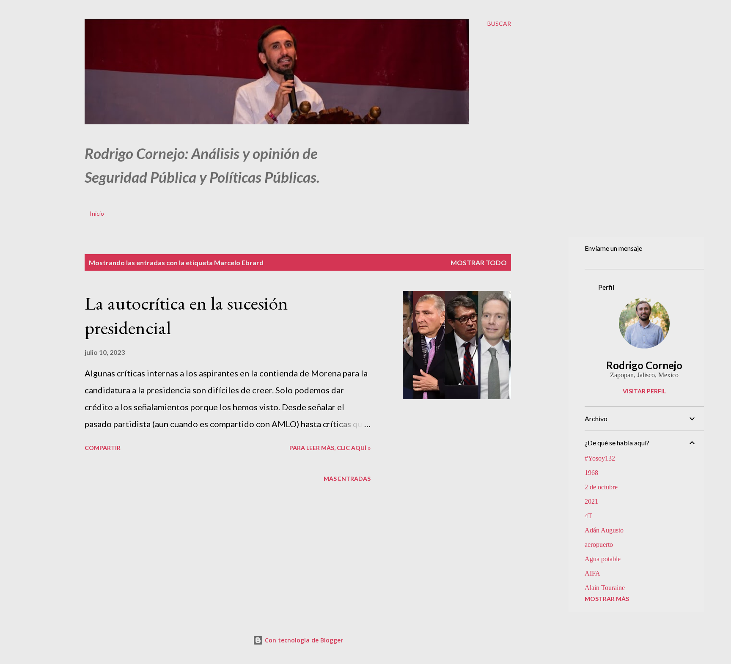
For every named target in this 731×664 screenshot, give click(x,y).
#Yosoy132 (600, 458)
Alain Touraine (605, 587)
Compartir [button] (103, 447)
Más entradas (347, 478)
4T (588, 515)
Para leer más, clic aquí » (330, 447)
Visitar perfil (644, 391)
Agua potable (603, 558)
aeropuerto (599, 544)
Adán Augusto (604, 530)
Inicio (97, 213)
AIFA (592, 573)
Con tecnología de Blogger (303, 640)
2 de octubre (601, 487)
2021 (591, 501)
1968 (591, 472)
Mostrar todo (479, 262)
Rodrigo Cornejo (644, 365)
